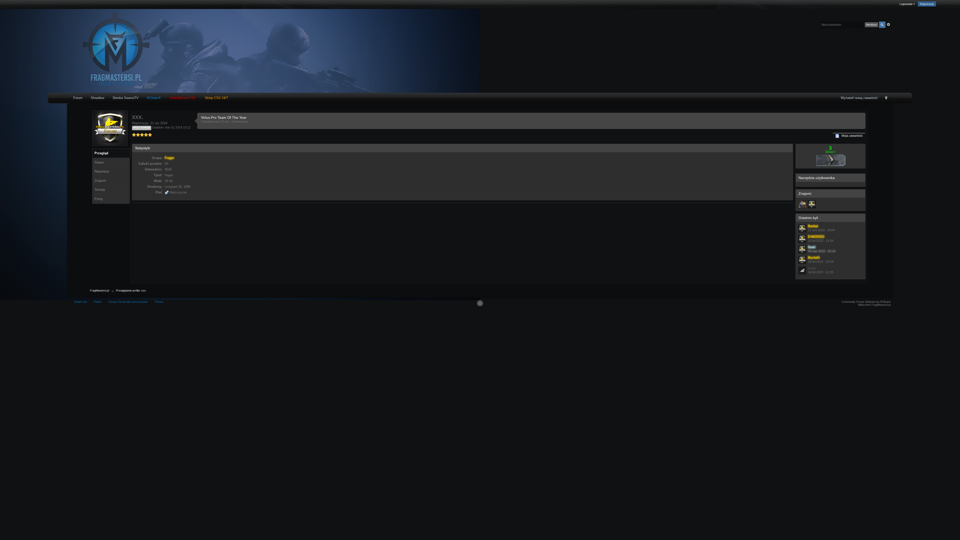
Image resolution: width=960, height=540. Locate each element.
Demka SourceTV (125, 98)
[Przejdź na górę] (480, 303)
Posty (98, 199)
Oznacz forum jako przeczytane (128, 301)
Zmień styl (80, 301)
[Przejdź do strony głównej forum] (115, 50)
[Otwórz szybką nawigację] (886, 98)
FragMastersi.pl (99, 290)
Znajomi (100, 180)
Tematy (99, 190)
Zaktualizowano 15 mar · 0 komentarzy (224, 121)
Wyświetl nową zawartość (859, 98)
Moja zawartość (851, 136)
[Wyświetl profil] (802, 228)
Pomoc (159, 301)
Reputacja (101, 171)
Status (99, 162)
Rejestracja (927, 4)
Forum (77, 98)
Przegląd (101, 153)
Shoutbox (97, 98)
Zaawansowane (888, 24)
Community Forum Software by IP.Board (866, 301)
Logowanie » (907, 4)
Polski (97, 301)
